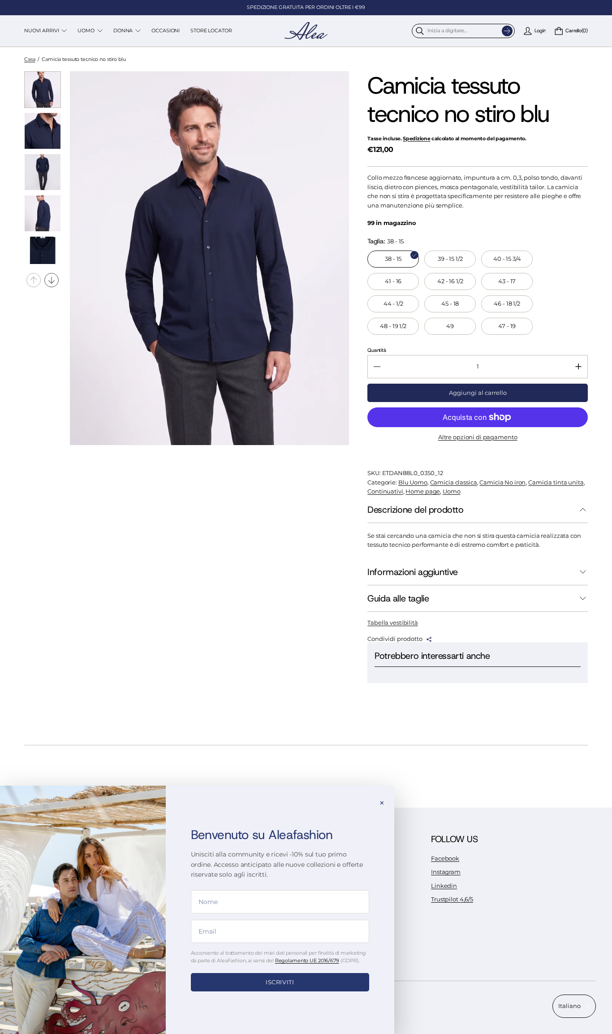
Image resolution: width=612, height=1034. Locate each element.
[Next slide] (51, 280)
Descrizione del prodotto (415, 509)
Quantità (376, 350)
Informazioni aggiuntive (412, 572)
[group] (42, 89)
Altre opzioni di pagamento (477, 437)
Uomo (452, 491)
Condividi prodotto (394, 639)
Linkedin (444, 886)
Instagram (446, 872)
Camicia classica (453, 482)
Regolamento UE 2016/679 (307, 960)
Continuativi (385, 491)
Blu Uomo (412, 482)
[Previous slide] (33, 280)
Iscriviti (280, 982)
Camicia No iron (502, 482)
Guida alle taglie (398, 598)
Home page (422, 491)
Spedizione (416, 138)
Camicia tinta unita (556, 482)
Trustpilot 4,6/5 (452, 899)
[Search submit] (507, 31)
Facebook (445, 858)
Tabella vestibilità (392, 622)
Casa (29, 59)
